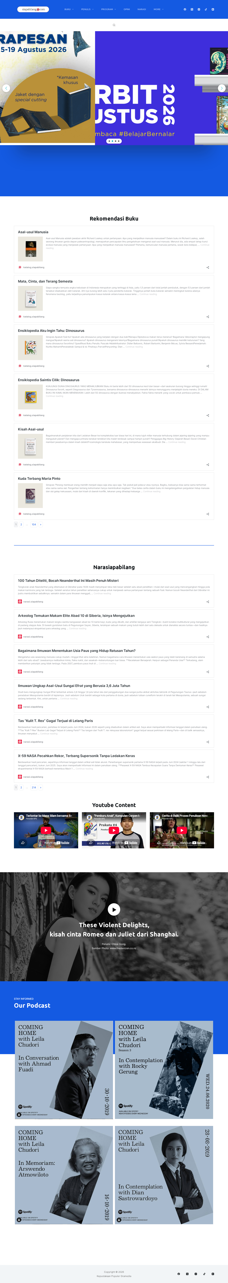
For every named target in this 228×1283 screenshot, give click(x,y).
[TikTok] (206, 9)
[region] (114, 88)
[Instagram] (199, 9)
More (157, 9)
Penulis (86, 9)
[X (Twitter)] (192, 9)
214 (34, 787)
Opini (127, 9)
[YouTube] (213, 9)
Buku (68, 9)
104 (34, 524)
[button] (6, 88)
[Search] (114, 25)
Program (107, 9)
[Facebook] (185, 9)
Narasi (142, 9)
